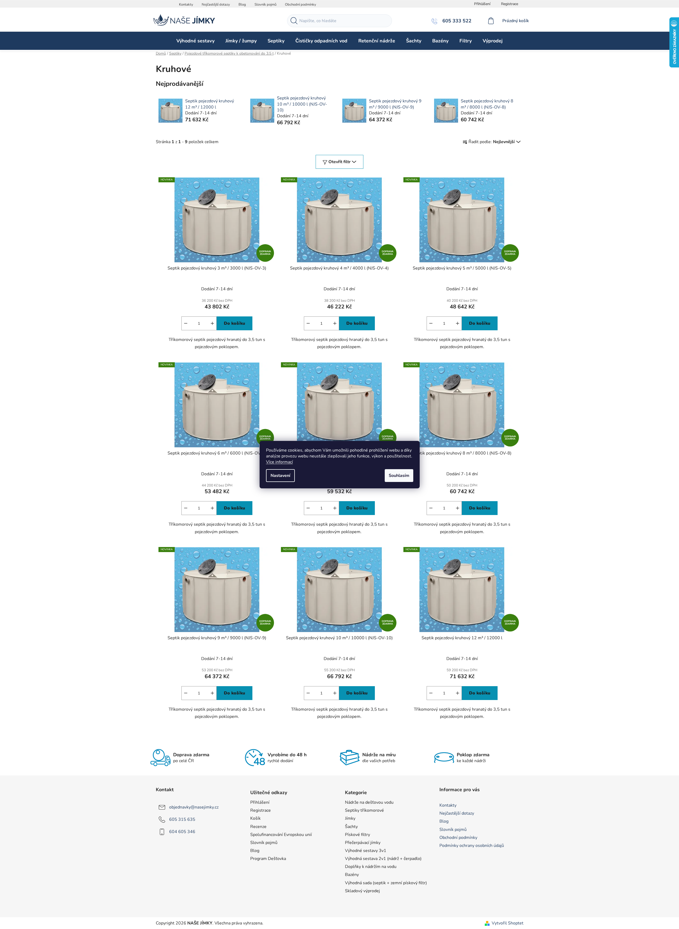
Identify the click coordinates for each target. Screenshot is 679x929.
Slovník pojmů (265, 4)
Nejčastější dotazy (216, 4)
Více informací (279, 462)
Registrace (509, 3)
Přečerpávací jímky (362, 843)
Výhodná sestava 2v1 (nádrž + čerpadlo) (383, 859)
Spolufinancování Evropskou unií (281, 835)
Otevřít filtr (339, 162)
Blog (242, 4)
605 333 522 (456, 21)
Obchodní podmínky (300, 4)
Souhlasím (399, 475)
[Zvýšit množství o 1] (212, 323)
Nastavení (280, 475)
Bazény (352, 875)
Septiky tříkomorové (364, 810)
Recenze (258, 827)
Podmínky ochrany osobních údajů (471, 845)
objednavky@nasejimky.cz (194, 807)
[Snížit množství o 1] (186, 323)
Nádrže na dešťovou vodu (369, 802)
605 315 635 (182, 819)
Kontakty (186, 4)
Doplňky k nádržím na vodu (370, 867)
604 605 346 (182, 832)
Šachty (351, 827)
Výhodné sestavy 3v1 (365, 851)
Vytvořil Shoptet (507, 923)
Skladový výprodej (362, 891)
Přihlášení (259, 802)
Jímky (350, 818)
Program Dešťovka (268, 859)
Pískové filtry (357, 835)
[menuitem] (195, 41)
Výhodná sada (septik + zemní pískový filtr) (386, 883)
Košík (255, 818)
